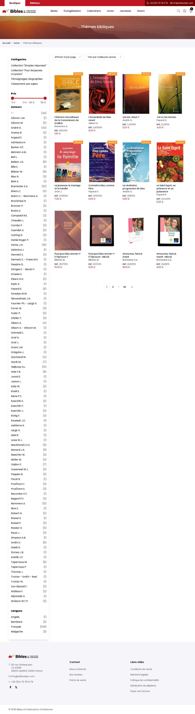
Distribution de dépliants (143, 685)
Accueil (6, 43)
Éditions (35, 3)
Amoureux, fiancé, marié (132, 256)
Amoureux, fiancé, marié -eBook (166, 256)
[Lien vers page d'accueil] (25, 11)
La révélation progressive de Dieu (134, 188)
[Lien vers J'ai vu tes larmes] (170, 94)
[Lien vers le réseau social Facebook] (10, 687)
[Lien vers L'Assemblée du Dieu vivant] (102, 94)
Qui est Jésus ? (131, 119)
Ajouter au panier (68, 91)
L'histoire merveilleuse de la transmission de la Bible (67, 122)
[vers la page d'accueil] (37, 656)
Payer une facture (140, 691)
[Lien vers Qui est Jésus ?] (136, 94)
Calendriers (94, 11)
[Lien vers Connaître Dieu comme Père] (102, 162)
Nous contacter (77, 669)
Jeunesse (125, 11)
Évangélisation (72, 11)
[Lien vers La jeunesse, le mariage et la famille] (68, 162)
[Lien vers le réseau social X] (16, 687)
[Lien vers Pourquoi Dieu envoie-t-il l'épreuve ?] (68, 230)
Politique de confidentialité (144, 680)
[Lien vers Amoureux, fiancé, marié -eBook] (170, 230)
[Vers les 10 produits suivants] (131, 287)
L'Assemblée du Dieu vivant (100, 120)
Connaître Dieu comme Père (101, 188)
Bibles (54, 11)
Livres (110, 11)
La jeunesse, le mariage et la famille (67, 188)
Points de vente (77, 680)
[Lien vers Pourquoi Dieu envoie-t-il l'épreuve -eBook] (102, 230)
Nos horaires (75, 674)
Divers (141, 11)
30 (124, 287)
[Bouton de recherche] (178, 11)
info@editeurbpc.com (183, 3)
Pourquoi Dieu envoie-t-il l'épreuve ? (68, 256)
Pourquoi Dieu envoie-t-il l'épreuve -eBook (102, 256)
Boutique (14, 3)
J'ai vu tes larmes (166, 119)
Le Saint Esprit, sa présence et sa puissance (166, 190)
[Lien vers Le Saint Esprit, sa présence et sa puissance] (170, 162)
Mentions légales (139, 674)
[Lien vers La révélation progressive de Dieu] (136, 162)
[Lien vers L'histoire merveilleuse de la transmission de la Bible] (68, 94)
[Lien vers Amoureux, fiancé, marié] (136, 230)
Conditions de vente (141, 669)
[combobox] (68, 57)
